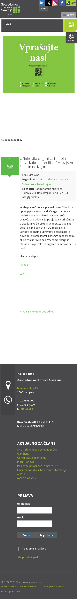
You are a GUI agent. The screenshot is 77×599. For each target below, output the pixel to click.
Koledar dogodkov (11, 139)
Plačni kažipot (25, 462)
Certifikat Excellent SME (31, 458)
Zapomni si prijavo (35, 548)
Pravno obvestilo (8, 586)
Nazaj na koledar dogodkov (37, 311)
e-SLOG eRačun (26, 478)
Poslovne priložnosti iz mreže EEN (38, 466)
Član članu (23, 453)
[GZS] (11, 8)
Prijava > (25, 265)
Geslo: (21, 517)
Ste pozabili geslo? (29, 557)
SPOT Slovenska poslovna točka (37, 449)
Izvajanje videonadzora (53, 586)
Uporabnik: (23, 504)
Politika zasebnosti (29, 586)
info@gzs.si (27, 408)
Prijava (26, 535)
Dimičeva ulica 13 (27, 388)
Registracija (47, 535)
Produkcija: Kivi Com (10, 591)
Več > (23, 274)
